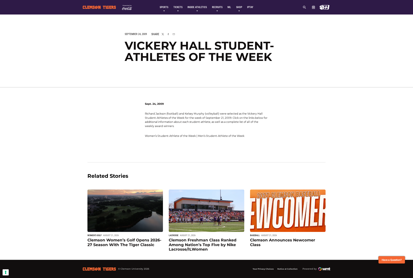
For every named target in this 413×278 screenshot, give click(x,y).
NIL (229, 7)
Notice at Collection (287, 269)
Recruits (217, 7)
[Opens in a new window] (324, 7)
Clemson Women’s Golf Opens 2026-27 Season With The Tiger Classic (124, 242)
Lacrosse (173, 235)
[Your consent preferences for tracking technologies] (6, 272)
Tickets (177, 7)
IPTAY (250, 7)
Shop (239, 7)
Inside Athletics (197, 7)
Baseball (255, 235)
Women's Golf (94, 235)
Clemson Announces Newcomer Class (282, 242)
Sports (164, 7)
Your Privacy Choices (263, 269)
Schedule (313, 7)
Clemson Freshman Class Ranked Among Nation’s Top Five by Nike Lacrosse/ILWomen (203, 245)
